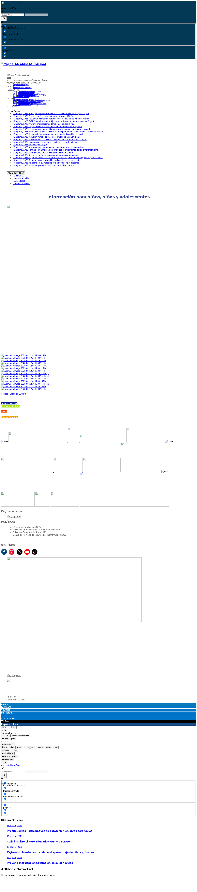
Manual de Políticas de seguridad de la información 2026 (39, 535)
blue (27, 747)
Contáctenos (8, 718)
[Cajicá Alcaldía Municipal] (23, 64)
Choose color (8, 744)
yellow (48, 747)
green (19, 747)
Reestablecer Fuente (20, 736)
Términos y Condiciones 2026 (27, 527)
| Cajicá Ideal (19, 181)
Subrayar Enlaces (9, 750)
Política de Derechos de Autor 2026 (29, 532)
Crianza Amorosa (9, 417)
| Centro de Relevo (21, 183)
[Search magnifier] (4, 18)
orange (40, 747)
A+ (8, 736)
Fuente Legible (8, 739)
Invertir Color (7, 759)
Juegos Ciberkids (9, 403)
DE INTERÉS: (18, 175)
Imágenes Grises (9, 756)
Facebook (6, 706)
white (12, 747)
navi (55, 747)
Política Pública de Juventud (14, 394)
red (32, 747)
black (4, 747)
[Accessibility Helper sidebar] (9, 727)
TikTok (5, 721)
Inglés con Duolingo (10, 406)
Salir (4, 730)
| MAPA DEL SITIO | (16, 699)
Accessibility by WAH (11, 765)
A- (3, 736)
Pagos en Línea (9, 724)
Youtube (5, 709)
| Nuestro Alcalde (21, 178)
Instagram (6, 712)
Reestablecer (7, 753)
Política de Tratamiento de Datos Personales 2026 (36, 529)
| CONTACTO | (13, 697)
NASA (4, 411)
